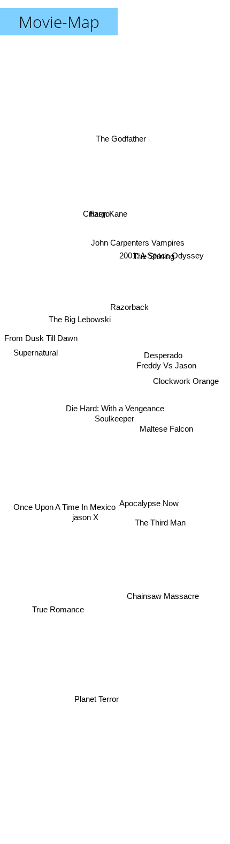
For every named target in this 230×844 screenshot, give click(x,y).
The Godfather (124, 130)
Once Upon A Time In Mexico (63, 524)
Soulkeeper (113, 418)
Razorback (127, 312)
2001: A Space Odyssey (161, 239)
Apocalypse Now (153, 474)
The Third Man (163, 507)
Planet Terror (95, 694)
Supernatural (34, 357)
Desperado (163, 372)
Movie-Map (59, 22)
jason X (87, 545)
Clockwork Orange (187, 359)
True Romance (59, 608)
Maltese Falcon (168, 418)
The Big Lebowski (83, 275)
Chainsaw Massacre (160, 608)
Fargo (105, 192)
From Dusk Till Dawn (41, 339)
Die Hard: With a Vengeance (115, 408)
